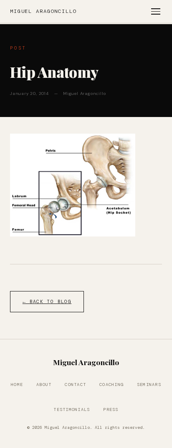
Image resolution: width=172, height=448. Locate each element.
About (43, 384)
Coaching (111, 384)
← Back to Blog (47, 302)
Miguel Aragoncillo (43, 11)
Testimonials (71, 409)
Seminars (149, 384)
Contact (75, 384)
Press (110, 409)
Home (17, 384)
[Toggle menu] (155, 11)
